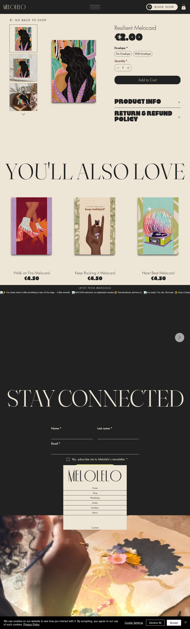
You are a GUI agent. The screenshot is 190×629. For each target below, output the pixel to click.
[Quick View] (31, 225)
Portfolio (95, 507)
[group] (95, 232)
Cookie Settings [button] (134, 623)
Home (95, 488)
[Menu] (95, 7)
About (95, 512)
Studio (95, 502)
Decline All (155, 623)
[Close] (185, 622)
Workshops (95, 497)
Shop (95, 493)
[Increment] (128, 67)
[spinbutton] (123, 67)
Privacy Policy (31, 624)
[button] (183, 6)
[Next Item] (179, 337)
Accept (174, 623)
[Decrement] (117, 67)
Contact (95, 527)
